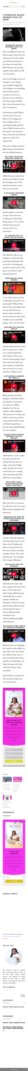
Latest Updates (18, 22)
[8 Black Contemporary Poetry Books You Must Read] (7, 779)
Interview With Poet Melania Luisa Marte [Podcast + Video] (17, 787)
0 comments (16, 24)
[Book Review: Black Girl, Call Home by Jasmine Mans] (7, 797)
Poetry (23, 22)
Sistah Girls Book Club (8, 24)
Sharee (5, 22)
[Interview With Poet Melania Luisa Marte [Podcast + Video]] (17, 779)
